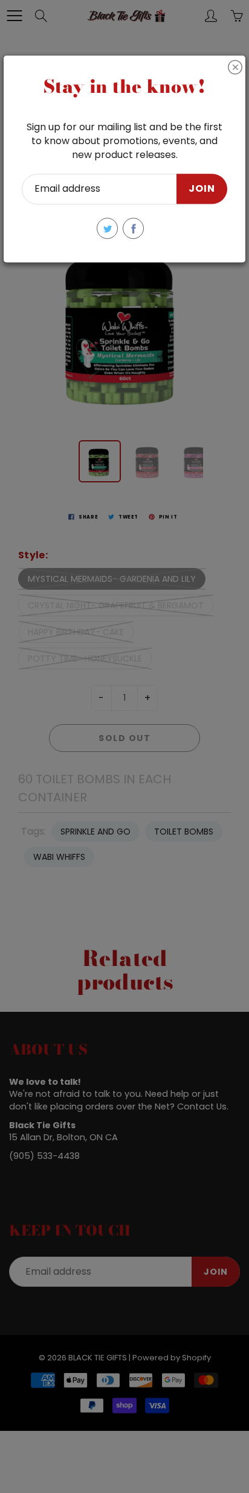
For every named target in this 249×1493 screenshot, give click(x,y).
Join (202, 189)
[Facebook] (133, 228)
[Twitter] (107, 228)
